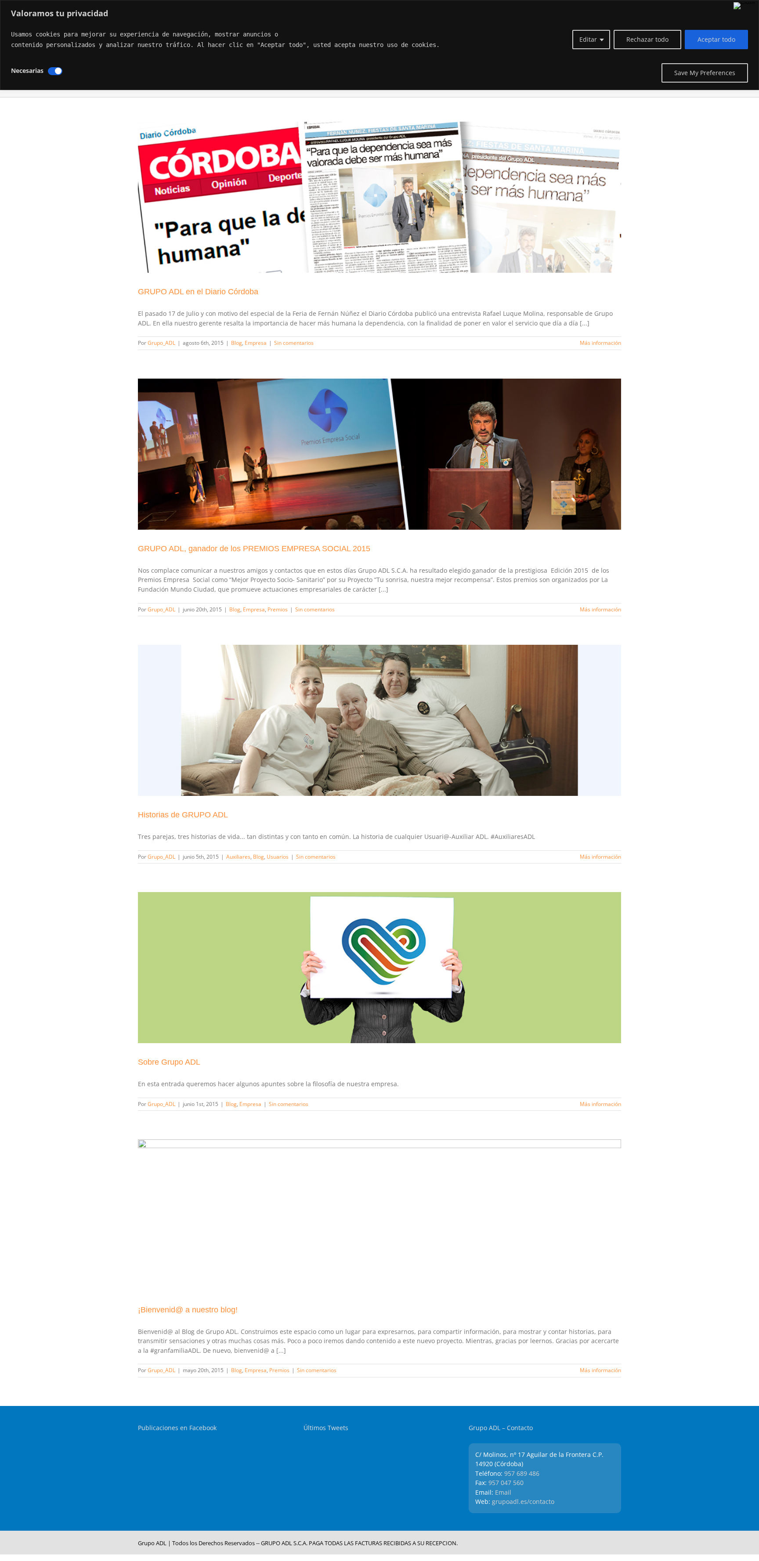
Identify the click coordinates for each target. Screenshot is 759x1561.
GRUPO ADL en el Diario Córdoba (198, 291)
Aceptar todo (716, 39)
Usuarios (278, 856)
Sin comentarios (294, 343)
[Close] (744, 5)
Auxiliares (238, 856)
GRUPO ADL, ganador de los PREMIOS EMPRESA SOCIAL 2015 (254, 548)
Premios (277, 609)
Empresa (256, 343)
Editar (588, 39)
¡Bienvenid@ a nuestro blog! (188, 1309)
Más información (600, 343)
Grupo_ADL (161, 343)
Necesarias (27, 70)
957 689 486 (521, 1473)
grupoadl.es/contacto (523, 1501)
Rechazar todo (647, 39)
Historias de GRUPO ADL (183, 814)
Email (503, 1492)
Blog (236, 343)
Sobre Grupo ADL (169, 1062)
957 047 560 (506, 1482)
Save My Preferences (704, 73)
